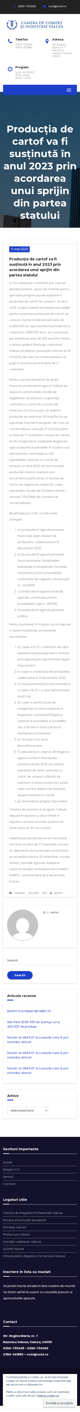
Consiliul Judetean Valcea (22, 1242)
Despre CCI (11, 1169)
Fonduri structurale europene (24, 1220)
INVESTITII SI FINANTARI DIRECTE (29, 1011)
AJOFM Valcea (13, 1249)
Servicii (8, 1177)
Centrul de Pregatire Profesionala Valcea (33, 1213)
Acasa (7, 1162)
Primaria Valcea (14, 1227)
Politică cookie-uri (48, 1395)
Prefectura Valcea (16, 1234)
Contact (9, 1184)
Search (19, 975)
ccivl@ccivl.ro (57, 6)
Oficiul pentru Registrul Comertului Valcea (34, 1256)
